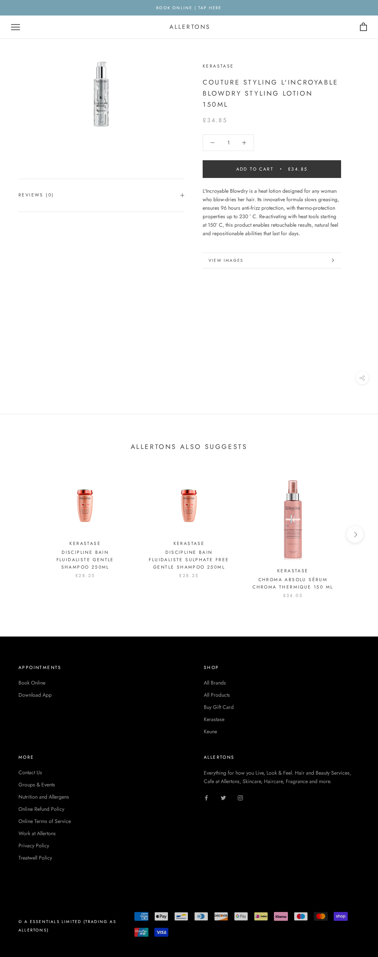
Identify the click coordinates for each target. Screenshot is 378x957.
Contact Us (30, 772)
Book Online (31, 682)
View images (226, 260)
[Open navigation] (15, 27)
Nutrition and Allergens (43, 796)
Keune (210, 731)
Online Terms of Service (44, 821)
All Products (217, 695)
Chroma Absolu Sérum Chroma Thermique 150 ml (292, 583)
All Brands (215, 682)
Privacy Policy (33, 845)
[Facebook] (206, 797)
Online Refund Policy (41, 809)
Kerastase (214, 719)
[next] (355, 534)
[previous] (23, 534)
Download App (35, 695)
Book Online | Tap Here (188, 8)
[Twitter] (223, 797)
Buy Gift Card (219, 707)
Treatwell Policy (35, 857)
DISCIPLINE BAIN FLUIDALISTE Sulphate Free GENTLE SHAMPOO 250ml (189, 559)
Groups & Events (36, 784)
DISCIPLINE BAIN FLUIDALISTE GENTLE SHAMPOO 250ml (85, 559)
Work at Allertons (37, 833)
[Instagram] (240, 797)
